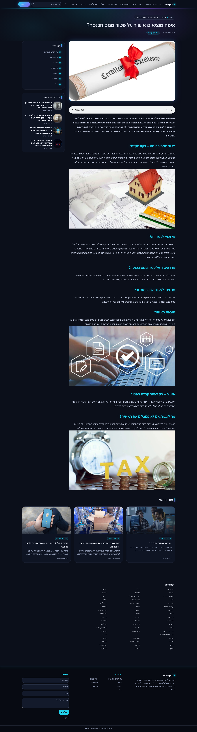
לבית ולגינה (136, 631)
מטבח (138, 614)
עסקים (171, 624)
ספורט (171, 638)
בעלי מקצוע (102, 610)
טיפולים (137, 645)
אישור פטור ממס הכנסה (95, 162)
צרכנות (171, 610)
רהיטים (171, 603)
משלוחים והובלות (134, 596)
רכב (172, 600)
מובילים (137, 621)
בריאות (104, 607)
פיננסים (171, 617)
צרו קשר (24, 4)
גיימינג (83, 4)
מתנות (137, 593)
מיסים (138, 607)
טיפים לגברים (135, 641)
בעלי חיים (103, 614)
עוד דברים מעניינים (128, 4)
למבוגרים (136, 624)
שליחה (64, 712)
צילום (172, 614)
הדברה (104, 593)
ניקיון (172, 645)
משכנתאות (136, 600)
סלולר (102, 4)
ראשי (171, 17)
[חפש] (33, 4)
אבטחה (74, 4)
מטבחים (137, 610)
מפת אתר (103, 645)
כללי (138, 635)
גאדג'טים (93, 4)
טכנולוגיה (136, 638)
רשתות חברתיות (168, 596)
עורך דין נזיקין (168, 631)
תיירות (171, 593)
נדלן (66, 4)
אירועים (104, 631)
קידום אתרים (169, 607)
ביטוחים (104, 617)
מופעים (137, 617)
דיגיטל (104, 596)
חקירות (137, 648)
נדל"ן (138, 589)
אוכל (105, 638)
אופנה (104, 635)
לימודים (137, 628)
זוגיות (105, 589)
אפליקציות (112, 4)
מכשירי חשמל (135, 603)
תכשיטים (170, 589)
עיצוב (172, 628)
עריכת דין (170, 621)
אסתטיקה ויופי (101, 628)
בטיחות (104, 621)
